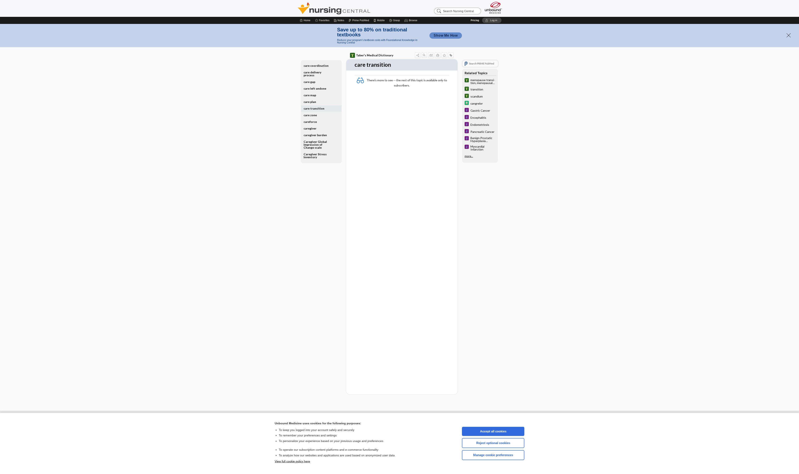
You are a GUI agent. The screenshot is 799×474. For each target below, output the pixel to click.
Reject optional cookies (493, 443)
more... (469, 156)
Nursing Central (350, 8)
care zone (310, 115)
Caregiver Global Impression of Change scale (315, 144)
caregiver (310, 128)
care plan (310, 102)
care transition (314, 108)
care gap (309, 82)
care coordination (316, 65)
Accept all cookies (493, 431)
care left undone (315, 88)
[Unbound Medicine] (493, 7)
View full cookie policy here (292, 461)
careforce (310, 121)
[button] (411, 20)
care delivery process (312, 73)
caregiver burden (315, 135)
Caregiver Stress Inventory (315, 155)
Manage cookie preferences (493, 455)
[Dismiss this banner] (789, 35)
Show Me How (446, 35)
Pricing (475, 20)
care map (310, 95)
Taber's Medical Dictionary (374, 55)
